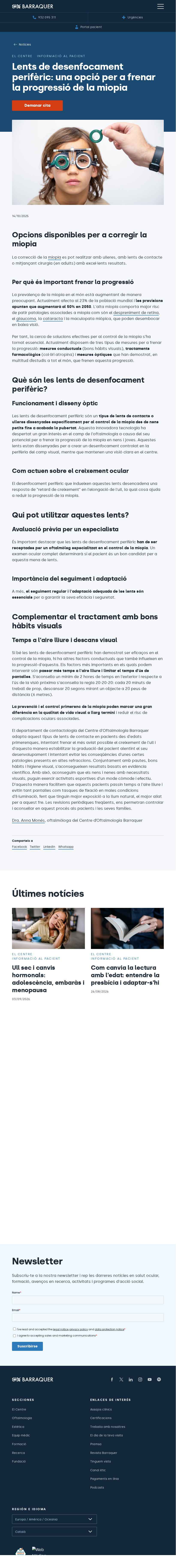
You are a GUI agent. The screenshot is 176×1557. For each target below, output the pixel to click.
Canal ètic (98, 1470)
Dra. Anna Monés (28, 820)
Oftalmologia (22, 1418)
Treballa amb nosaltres (107, 1427)
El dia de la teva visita (106, 1435)
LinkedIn (49, 847)
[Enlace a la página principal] (32, 6)
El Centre (19, 1409)
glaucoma (26, 318)
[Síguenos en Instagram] (140, 1379)
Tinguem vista (100, 1461)
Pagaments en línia (104, 1479)
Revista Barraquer (103, 1453)
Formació (19, 1444)
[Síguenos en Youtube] (149, 1379)
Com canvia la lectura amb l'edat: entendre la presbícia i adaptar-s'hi (125, 975)
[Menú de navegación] (160, 6)
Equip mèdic (21, 1435)
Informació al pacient (61, 56)
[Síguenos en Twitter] (121, 1379)
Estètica (18, 1427)
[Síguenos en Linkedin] (130, 1379)
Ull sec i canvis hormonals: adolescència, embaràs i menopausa (48, 979)
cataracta (53, 318)
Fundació (19, 1461)
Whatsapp (66, 847)
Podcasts (97, 1487)
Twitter (35, 847)
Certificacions (100, 1418)
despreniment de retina (136, 312)
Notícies (25, 44)
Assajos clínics (101, 1409)
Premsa (95, 1444)
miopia (54, 257)
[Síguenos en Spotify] (159, 1379)
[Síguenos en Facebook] (112, 1379)
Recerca (18, 1453)
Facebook (19, 847)
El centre (22, 56)
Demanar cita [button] (37, 105)
